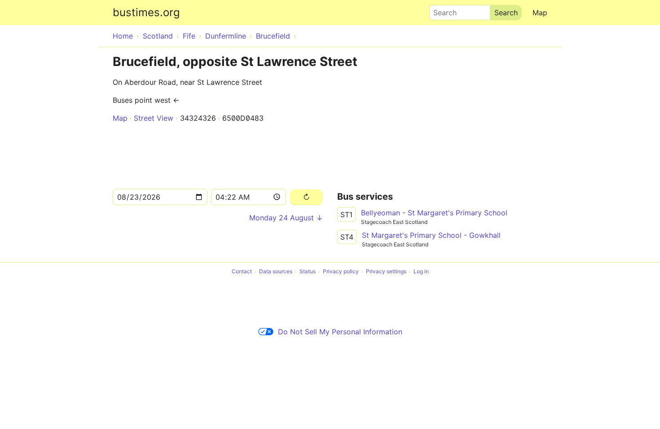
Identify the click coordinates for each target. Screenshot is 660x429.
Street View (153, 118)
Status (307, 271)
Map (539, 12)
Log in (421, 271)
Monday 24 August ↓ (286, 217)
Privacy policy (341, 271)
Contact (242, 271)
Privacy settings (386, 271)
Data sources (275, 271)
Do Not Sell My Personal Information (340, 331)
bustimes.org (146, 12)
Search (441, 10)
